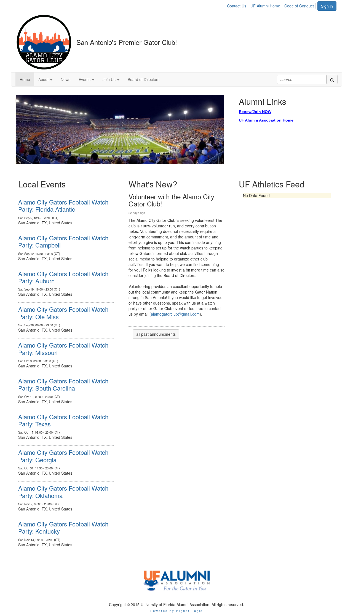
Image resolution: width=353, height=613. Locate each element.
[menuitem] (238, 5)
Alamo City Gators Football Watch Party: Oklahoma (63, 491)
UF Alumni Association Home (266, 120)
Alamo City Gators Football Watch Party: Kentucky (63, 527)
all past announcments (156, 334)
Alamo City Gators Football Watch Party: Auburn (63, 277)
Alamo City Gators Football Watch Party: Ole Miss (63, 313)
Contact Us (236, 6)
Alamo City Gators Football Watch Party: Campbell (63, 241)
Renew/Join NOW (255, 111)
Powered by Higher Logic (176, 610)
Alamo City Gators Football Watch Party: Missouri (63, 348)
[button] (45, 79)
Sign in (327, 6)
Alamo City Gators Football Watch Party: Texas (63, 420)
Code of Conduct (299, 6)
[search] (332, 79)
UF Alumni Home (265, 6)
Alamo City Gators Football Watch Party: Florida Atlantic (63, 205)
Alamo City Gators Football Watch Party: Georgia (63, 456)
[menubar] (271, 5)
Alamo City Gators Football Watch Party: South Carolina (63, 384)
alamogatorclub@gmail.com (175, 314)
